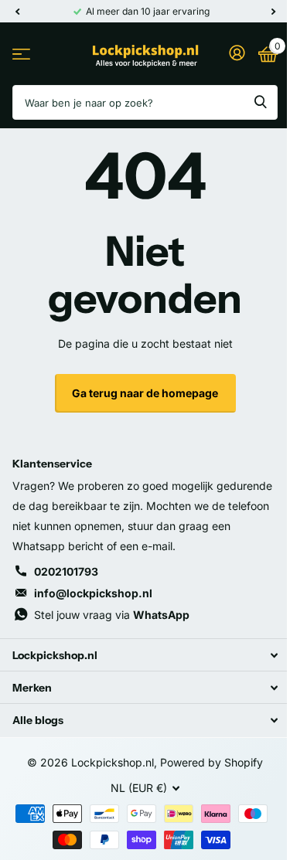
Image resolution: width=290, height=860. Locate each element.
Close (145, 655)
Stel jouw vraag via (111, 614)
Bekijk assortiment (21, 53)
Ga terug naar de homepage (145, 392)
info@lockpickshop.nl (93, 593)
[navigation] (17, 11)
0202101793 (66, 571)
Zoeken (261, 102)
